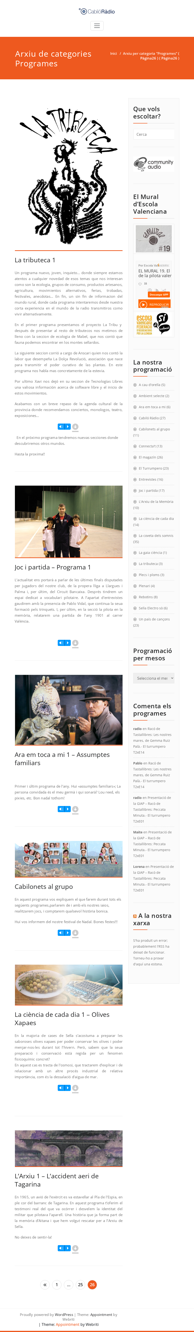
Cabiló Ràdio (149, 418)
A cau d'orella (149, 384)
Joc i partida (148, 490)
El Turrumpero (150, 468)
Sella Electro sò (151, 608)
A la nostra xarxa (152, 919)
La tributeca (148, 563)
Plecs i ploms (149, 575)
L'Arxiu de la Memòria (156, 501)
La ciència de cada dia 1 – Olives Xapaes (62, 1018)
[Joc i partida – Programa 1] (69, 523)
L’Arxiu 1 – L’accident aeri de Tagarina (57, 1179)
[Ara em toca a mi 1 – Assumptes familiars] (69, 712)
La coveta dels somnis (156, 535)
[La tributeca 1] (69, 176)
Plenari (144, 586)
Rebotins (146, 597)
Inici (113, 53)
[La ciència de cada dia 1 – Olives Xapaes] (69, 987)
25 (80, 1284)
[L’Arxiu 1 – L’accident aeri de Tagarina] (69, 1150)
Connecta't (147, 446)
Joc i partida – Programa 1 (53, 567)
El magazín (147, 457)
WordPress (64, 1314)
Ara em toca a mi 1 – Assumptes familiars (62, 758)
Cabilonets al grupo (44, 886)
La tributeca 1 (35, 259)
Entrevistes (147, 479)
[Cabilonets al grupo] (69, 861)
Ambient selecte (151, 396)
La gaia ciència (150, 552)
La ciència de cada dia (156, 518)
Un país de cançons (154, 619)
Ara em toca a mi (152, 407)
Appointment (101, 1314)
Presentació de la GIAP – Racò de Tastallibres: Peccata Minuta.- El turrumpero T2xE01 (152, 809)
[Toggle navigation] (97, 25)
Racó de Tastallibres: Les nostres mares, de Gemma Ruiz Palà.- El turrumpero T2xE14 (152, 740)
